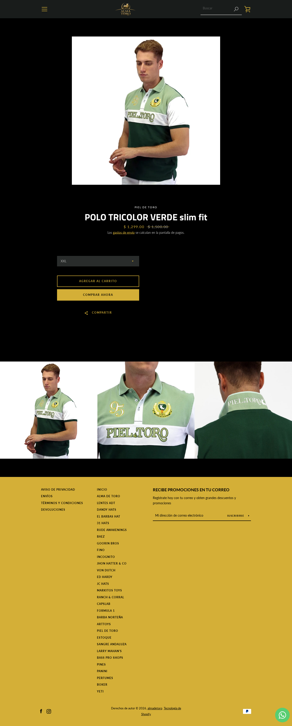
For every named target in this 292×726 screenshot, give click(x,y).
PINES (101, 664)
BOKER (102, 684)
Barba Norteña (110, 617)
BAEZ (101, 536)
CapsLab (103, 604)
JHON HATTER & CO (112, 563)
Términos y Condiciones (62, 503)
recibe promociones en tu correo (191, 489)
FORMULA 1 (106, 610)
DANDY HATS (106, 509)
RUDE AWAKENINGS (112, 530)
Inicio (102, 489)
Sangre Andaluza (112, 644)
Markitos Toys (109, 590)
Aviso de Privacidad (58, 489)
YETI (100, 691)
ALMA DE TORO (108, 496)
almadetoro (155, 708)
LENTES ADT (106, 503)
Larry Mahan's (109, 651)
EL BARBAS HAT (108, 516)
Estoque (104, 637)
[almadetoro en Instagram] (49, 711)
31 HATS (103, 523)
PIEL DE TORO (107, 630)
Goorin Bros (108, 543)
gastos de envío (124, 232)
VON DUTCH (106, 570)
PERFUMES (105, 678)
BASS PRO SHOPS (110, 657)
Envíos (47, 496)
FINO (101, 550)
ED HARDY (104, 577)
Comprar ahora (98, 295)
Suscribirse (236, 515)
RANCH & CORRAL (110, 597)
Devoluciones (53, 509)
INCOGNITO (106, 557)
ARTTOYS (104, 624)
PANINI (102, 671)
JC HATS (103, 583)
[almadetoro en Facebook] (41, 711)
